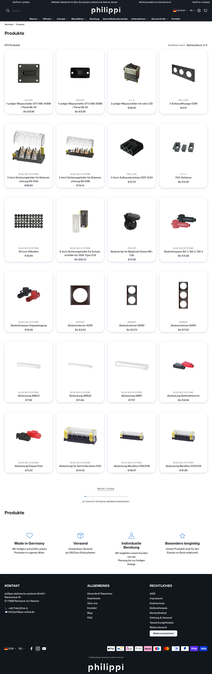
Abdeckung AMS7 (131, 395)
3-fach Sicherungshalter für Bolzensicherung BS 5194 (28, 179)
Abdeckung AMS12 (29, 395)
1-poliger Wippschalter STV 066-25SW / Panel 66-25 (80, 105)
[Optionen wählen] (48, 93)
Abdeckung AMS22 (80, 395)
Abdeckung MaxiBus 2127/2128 (183, 466)
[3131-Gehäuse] (183, 147)
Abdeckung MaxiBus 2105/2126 (132, 466)
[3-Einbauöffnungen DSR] (183, 73)
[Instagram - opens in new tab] (38, 649)
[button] (25, 10)
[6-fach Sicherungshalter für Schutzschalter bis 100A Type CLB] (80, 221)
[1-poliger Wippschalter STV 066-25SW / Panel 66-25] (80, 73)
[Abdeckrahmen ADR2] (132, 295)
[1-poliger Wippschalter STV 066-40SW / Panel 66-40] (28, 73)
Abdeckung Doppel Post (29, 466)
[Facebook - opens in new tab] (31, 649)
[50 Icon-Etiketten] (28, 221)
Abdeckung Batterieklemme (183, 395)
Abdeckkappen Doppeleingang (29, 325)
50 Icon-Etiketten (29, 251)
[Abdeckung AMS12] (28, 365)
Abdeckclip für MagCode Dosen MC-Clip (131, 253)
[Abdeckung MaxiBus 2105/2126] (132, 436)
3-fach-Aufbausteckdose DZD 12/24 (132, 177)
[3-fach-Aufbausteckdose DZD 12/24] (132, 147)
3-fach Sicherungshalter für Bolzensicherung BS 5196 (80, 179)
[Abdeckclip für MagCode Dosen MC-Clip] (132, 221)
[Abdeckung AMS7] (132, 365)
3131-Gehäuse (183, 177)
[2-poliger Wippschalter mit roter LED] (132, 73)
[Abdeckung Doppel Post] (28, 436)
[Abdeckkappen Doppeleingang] (28, 295)
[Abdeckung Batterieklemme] (183, 365)
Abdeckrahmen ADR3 (183, 325)
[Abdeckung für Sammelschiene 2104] (80, 436)
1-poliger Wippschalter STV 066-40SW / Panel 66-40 (28, 105)
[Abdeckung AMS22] (80, 365)
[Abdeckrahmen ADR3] (183, 295)
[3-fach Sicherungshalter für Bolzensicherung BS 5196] (80, 147)
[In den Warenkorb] (203, 93)
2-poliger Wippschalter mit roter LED (132, 103)
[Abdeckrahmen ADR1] (80, 295)
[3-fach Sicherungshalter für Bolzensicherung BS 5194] (28, 147)
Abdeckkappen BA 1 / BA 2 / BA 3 (183, 251)
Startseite (9, 24)
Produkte (20, 24)
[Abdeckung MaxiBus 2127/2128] (183, 436)
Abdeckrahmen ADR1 (80, 325)
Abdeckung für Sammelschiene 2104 (80, 466)
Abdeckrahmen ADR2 (131, 325)
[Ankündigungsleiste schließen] (209, 2)
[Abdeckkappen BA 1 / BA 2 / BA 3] (183, 221)
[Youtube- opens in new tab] (44, 649)
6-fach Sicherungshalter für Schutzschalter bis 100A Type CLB (80, 253)
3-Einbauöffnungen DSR (183, 103)
